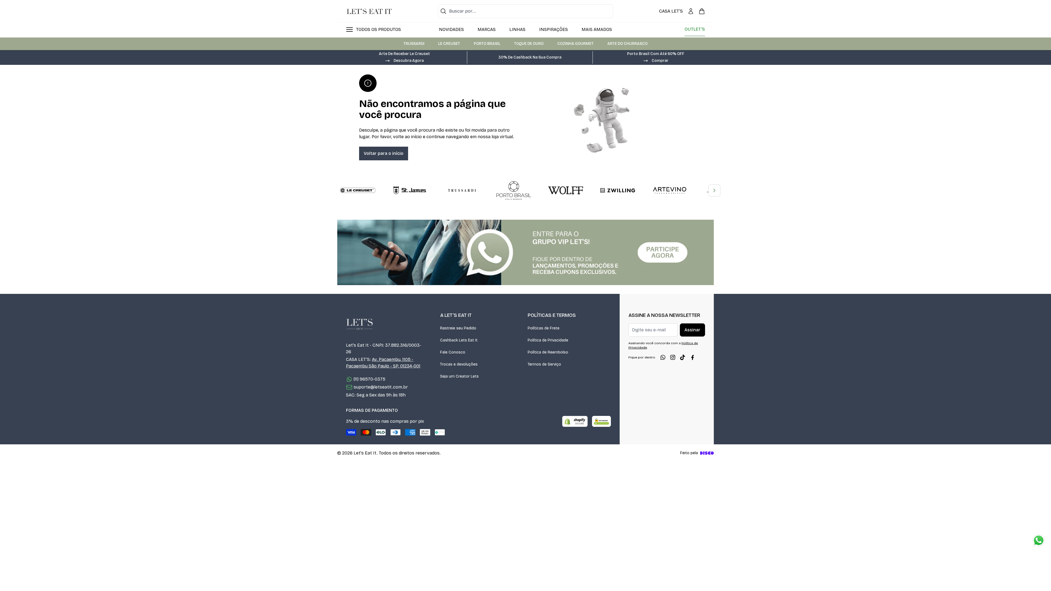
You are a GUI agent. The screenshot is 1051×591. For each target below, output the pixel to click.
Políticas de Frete (543, 328)
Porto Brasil (487, 43)
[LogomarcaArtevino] (669, 190)
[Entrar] (691, 11)
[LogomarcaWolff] (565, 190)
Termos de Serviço (544, 364)
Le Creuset (449, 43)
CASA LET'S (671, 11)
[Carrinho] (701, 11)
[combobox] (525, 11)
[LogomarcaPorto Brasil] (513, 190)
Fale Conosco (452, 352)
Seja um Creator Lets (459, 376)
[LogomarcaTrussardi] (461, 190)
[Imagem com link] (525, 252)
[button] (404, 60)
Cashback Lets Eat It (459, 340)
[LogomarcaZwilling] (617, 190)
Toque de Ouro (529, 43)
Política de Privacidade (548, 340)
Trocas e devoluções (459, 364)
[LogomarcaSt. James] (409, 190)
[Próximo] (714, 190)
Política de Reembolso (548, 352)
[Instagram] (672, 357)
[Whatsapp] (663, 357)
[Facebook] (692, 357)
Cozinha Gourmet (575, 43)
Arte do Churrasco (627, 43)
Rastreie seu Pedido (458, 328)
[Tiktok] (682, 357)
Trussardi (414, 43)
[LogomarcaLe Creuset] (357, 190)
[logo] (369, 11)
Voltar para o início (383, 153)
